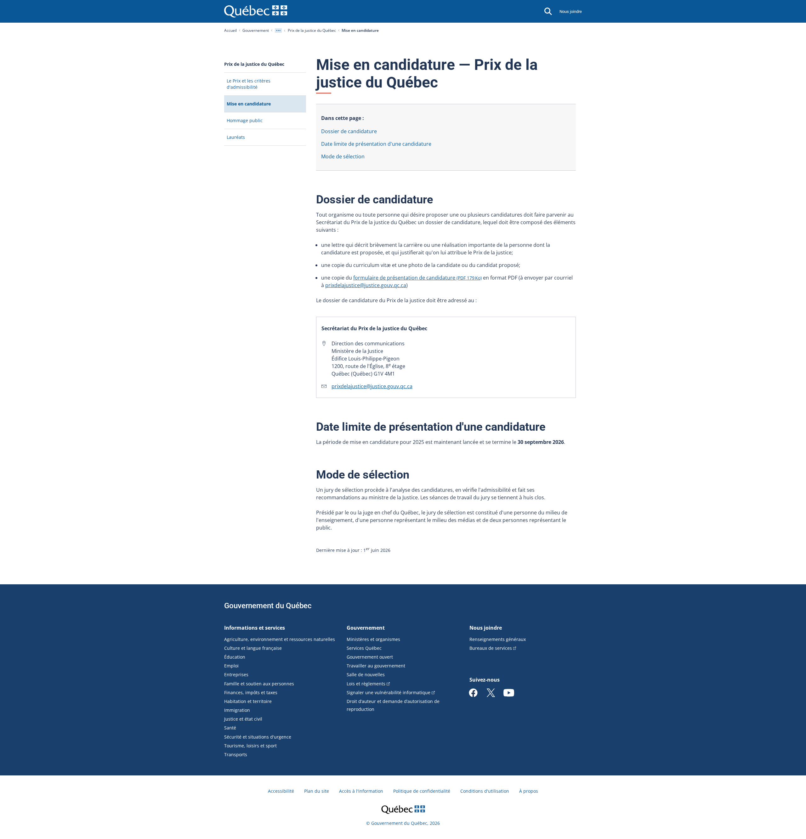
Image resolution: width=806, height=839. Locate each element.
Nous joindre (570, 11)
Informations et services (254, 627)
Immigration (237, 710)
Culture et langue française (253, 648)
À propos (528, 791)
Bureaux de (490, 648)
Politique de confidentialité (421, 791)
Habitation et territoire (248, 701)
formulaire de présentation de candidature (417, 277)
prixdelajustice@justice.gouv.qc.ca (365, 285)
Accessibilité (281, 791)
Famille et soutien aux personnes (259, 684)
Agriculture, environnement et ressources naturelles (279, 639)
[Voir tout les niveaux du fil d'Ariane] (278, 30)
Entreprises (236, 674)
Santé (230, 728)
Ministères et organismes (373, 639)
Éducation (234, 657)
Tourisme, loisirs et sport (250, 746)
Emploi (231, 666)
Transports (235, 754)
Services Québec (364, 648)
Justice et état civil (243, 719)
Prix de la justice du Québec (312, 30)
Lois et (366, 684)
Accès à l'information (361, 791)
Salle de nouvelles (366, 674)
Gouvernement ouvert (370, 657)
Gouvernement (255, 30)
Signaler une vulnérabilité (388, 692)
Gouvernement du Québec (268, 605)
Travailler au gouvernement (376, 666)
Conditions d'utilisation (484, 791)
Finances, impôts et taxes (250, 692)
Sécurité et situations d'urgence (257, 737)
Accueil (230, 30)
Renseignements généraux (497, 639)
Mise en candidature (258, 106)
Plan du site (316, 791)
